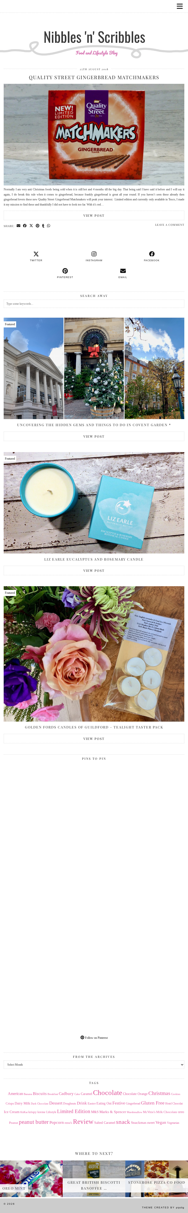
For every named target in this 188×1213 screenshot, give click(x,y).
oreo (181, 1112)
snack (123, 1121)
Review (83, 1121)
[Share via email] (19, 226)
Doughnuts (69, 1103)
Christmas (159, 1093)
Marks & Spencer (112, 1112)
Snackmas (138, 1122)
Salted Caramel (104, 1123)
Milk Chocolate (166, 1112)
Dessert (55, 1103)
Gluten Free (152, 1102)
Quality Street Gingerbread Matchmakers (94, 77)
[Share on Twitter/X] (31, 226)
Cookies (175, 1094)
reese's (68, 1123)
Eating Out (104, 1103)
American (15, 1093)
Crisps (10, 1103)
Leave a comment (169, 225)
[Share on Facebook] (25, 226)
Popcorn (56, 1122)
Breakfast (52, 1094)
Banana (28, 1094)
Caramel (86, 1094)
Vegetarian (173, 1123)
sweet (151, 1123)
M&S (95, 1112)
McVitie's (149, 1112)
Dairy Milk (22, 1103)
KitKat (24, 1112)
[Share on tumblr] (43, 226)
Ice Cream (12, 1112)
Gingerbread (133, 1103)
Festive (118, 1103)
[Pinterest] (49, 807)
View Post (94, 215)
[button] (181, 6)
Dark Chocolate (39, 1103)
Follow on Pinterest (96, 1038)
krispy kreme (37, 1112)
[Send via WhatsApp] (48, 226)
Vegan (160, 1122)
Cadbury (66, 1093)
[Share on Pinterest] (38, 226)
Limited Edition (73, 1111)
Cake (77, 1094)
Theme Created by (163, 1207)
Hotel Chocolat (174, 1103)
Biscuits (40, 1093)
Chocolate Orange (135, 1094)
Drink (82, 1103)
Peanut (13, 1123)
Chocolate (107, 1092)
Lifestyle (51, 1112)
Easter (92, 1103)
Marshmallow (134, 1112)
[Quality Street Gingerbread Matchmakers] (94, 184)
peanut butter (34, 1122)
